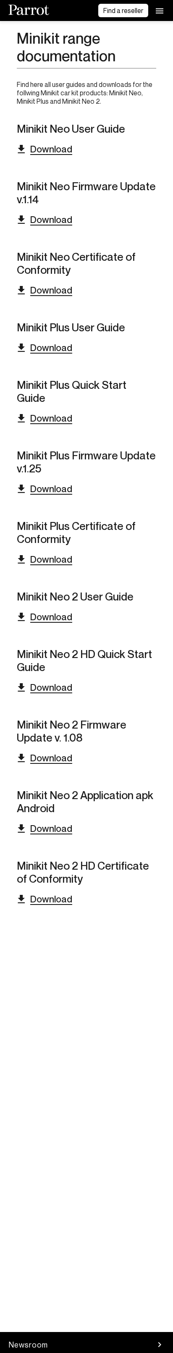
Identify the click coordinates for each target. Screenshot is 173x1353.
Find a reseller (123, 10)
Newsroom (28, 1344)
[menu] (160, 10)
